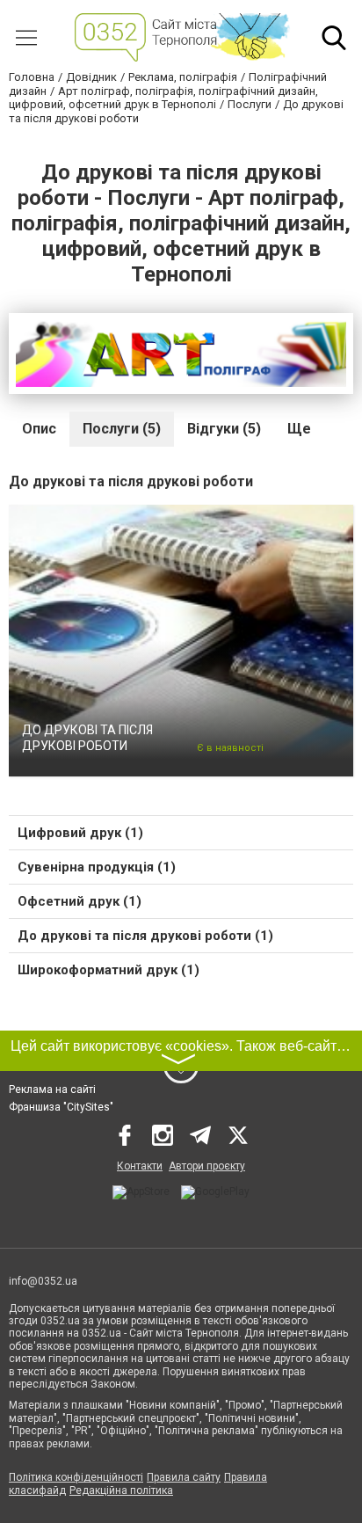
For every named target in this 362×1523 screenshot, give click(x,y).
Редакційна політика (121, 1490)
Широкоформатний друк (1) (108, 970)
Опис (39, 428)
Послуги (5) (122, 428)
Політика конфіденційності (76, 1477)
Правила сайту (184, 1477)
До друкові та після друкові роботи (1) (145, 936)
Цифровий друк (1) (80, 833)
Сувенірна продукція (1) (97, 867)
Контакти (140, 1166)
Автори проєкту (207, 1166)
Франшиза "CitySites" (61, 1107)
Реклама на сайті (52, 1089)
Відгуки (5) (224, 428)
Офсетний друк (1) (79, 901)
